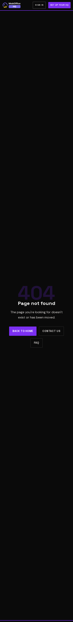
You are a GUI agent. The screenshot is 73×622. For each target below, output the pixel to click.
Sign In (39, 5)
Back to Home (22, 331)
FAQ (36, 342)
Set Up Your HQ (59, 5)
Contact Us (51, 331)
